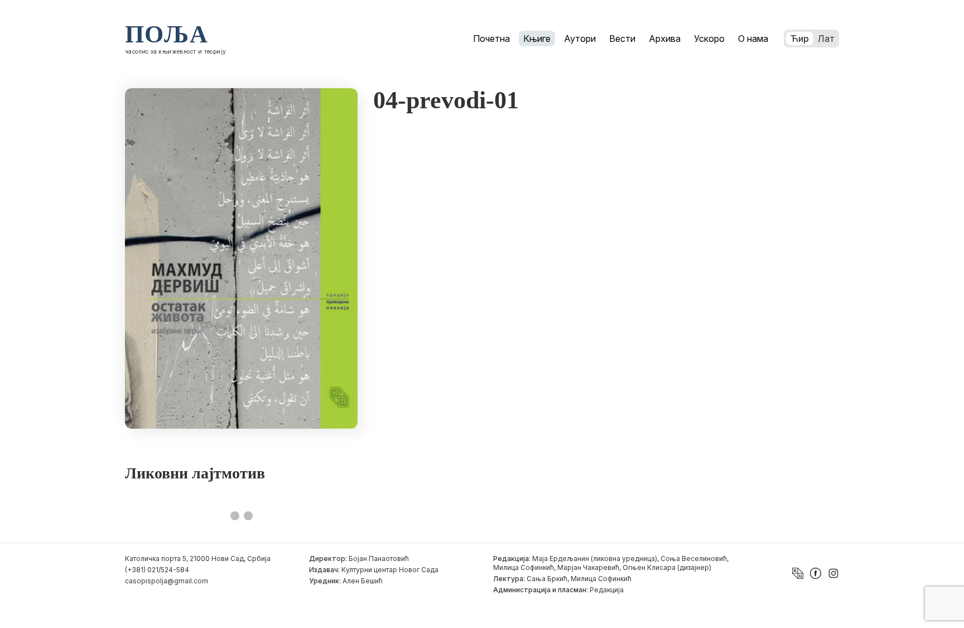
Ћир (800, 38)
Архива (665, 38)
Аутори (580, 38)
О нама (753, 38)
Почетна (491, 38)
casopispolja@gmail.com (166, 581)
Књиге (537, 38)
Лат (826, 38)
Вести (622, 38)
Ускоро (709, 38)
